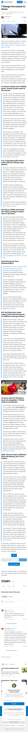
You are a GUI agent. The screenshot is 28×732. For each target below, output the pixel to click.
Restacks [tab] (11, 596)
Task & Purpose (11, 206)
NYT (23, 255)
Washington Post (11, 255)
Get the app (21, 725)
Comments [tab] (4, 596)
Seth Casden (7, 628)
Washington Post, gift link (10, 157)
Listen (24, 17)
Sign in (25, 2)
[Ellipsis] (26, 610)
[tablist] (7, 596)
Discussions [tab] (12, 664)
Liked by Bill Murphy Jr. (10, 611)
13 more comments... (6, 657)
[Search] (25, 664)
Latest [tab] (6, 664)
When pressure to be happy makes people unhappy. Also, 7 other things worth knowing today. (10, 672)
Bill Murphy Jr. (8, 16)
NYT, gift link (11, 308)
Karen (5, 610)
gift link (18, 255)
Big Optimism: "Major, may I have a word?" (9, 681)
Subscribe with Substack (15, 709)
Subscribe (19, 2)
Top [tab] (3, 664)
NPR (10, 377)
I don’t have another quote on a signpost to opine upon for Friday (13, 45)
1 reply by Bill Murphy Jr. (11, 623)
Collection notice (14, 721)
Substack (7, 729)
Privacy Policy (16, 715)
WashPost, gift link (8, 451)
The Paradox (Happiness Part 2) (10, 669)
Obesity (14, 377)
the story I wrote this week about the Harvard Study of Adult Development (15, 268)
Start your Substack (10, 725)
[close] (24, 684)
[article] (14, 672)
